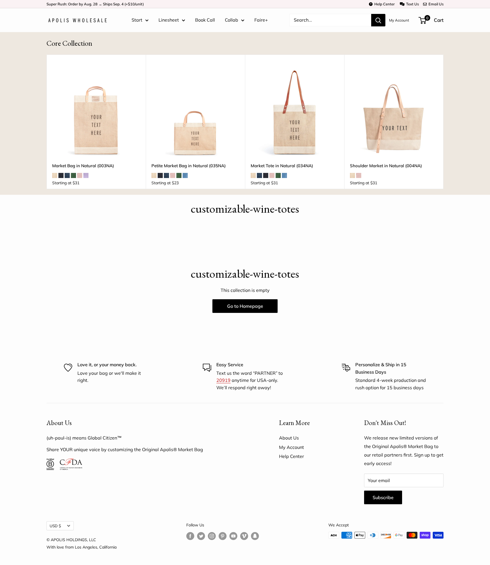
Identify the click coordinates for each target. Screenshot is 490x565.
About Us (289, 438)
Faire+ (261, 20)
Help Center (384, 4)
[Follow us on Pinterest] (223, 536)
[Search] (378, 20)
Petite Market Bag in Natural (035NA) (188, 165)
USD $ (55, 525)
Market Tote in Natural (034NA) (282, 165)
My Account (399, 20)
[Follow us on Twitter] (201, 536)
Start (137, 20)
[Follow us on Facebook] (190, 536)
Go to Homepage (245, 306)
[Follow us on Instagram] (212, 536)
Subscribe (383, 497)
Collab (231, 20)
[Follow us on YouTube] (233, 536)
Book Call (205, 20)
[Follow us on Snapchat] (255, 536)
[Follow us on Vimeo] (244, 536)
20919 (223, 380)
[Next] (444, 122)
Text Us (411, 4)
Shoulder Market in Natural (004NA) (386, 165)
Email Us (435, 4)
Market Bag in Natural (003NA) (83, 165)
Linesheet (169, 20)
